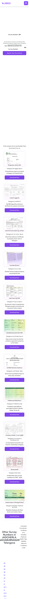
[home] (7, 3)
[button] (26, 3)
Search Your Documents (14, 53)
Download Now (14, 177)
